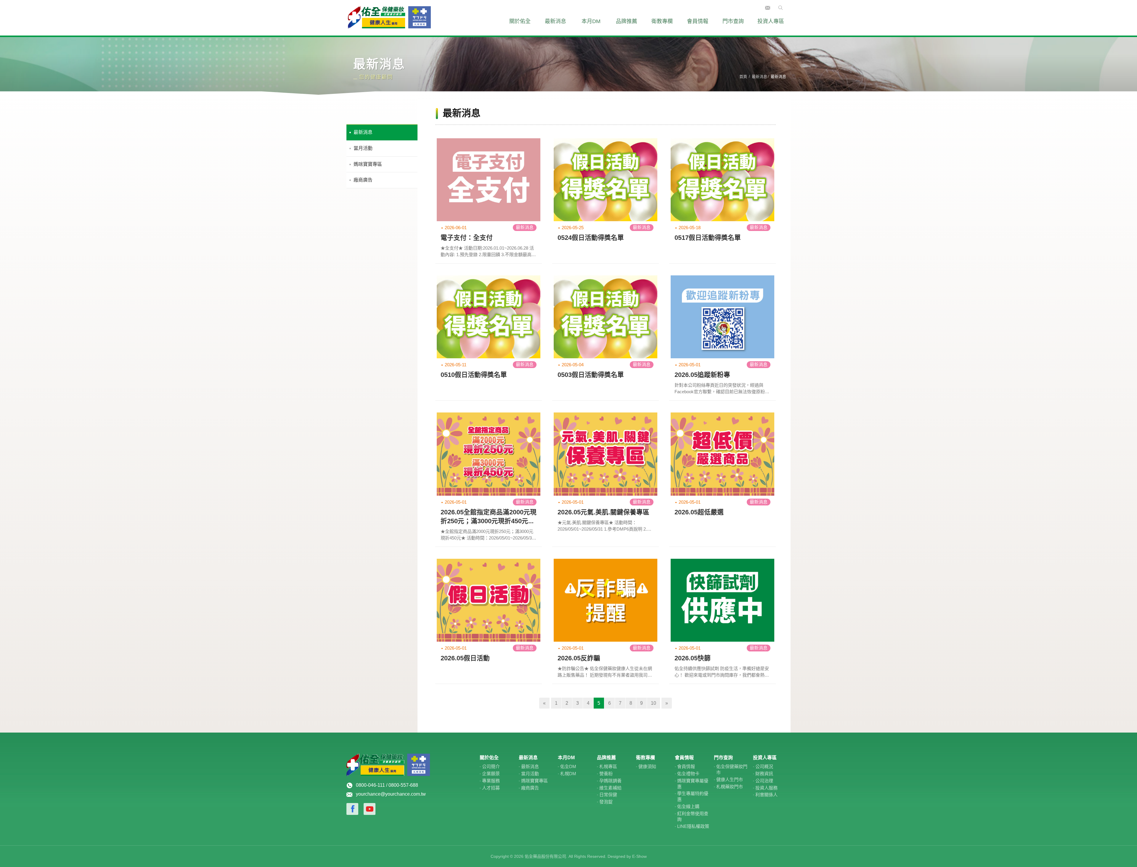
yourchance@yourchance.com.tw (391, 794)
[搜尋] (778, 7)
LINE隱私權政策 (693, 826)
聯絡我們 (767, 8)
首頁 (743, 76)
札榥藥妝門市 (729, 786)
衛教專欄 (662, 21)
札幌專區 (608, 766)
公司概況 (764, 766)
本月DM (591, 21)
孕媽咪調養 (610, 780)
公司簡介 (491, 766)
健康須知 (647, 766)
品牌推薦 (626, 21)
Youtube (369, 809)
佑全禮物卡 (688, 773)
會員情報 (697, 21)
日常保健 (608, 794)
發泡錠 (606, 801)
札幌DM (568, 773)
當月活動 (363, 148)
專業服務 (491, 780)
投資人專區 (770, 21)
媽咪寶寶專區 (368, 164)
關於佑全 (520, 21)
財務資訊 (764, 773)
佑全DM (568, 766)
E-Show (639, 856)
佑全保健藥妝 (389, 18)
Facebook (352, 809)
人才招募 (491, 787)
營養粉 (606, 773)
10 (653, 703)
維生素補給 (610, 787)
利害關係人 (766, 794)
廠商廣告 (363, 179)
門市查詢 (733, 21)
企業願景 (491, 773)
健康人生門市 (729, 779)
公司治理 (764, 780)
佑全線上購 (688, 806)
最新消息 (555, 21)
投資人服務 (766, 787)
